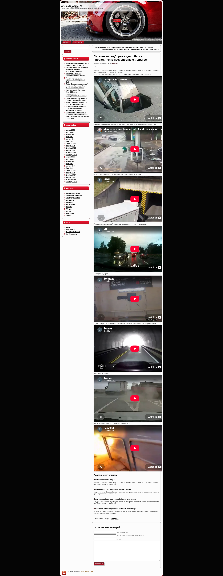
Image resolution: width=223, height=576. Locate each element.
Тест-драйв (70, 213)
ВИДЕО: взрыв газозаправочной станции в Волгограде (115, 509)
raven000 (115, 63)
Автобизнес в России (74, 195)
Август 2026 (70, 130)
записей (70, 230)
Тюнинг (68, 216)
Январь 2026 (70, 146)
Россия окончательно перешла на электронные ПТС (75, 80)
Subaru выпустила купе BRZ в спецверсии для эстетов (77, 64)
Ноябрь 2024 (70, 177)
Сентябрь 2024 (71, 182)
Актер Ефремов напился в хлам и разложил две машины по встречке (76, 108)
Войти (68, 227)
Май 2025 (69, 164)
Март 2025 (69, 168)
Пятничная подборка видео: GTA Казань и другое (112, 489)
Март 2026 (69, 141)
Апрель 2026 (70, 139)
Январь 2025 (70, 173)
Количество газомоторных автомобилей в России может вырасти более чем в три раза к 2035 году (77, 115)
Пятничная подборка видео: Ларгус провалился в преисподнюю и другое (120, 58)
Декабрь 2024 (71, 175)
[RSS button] (64, 573)
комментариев (73, 232)
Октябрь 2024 (71, 179)
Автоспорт (70, 202)
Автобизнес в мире (73, 193)
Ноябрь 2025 (70, 150)
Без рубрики (70, 204)
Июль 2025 (70, 159)
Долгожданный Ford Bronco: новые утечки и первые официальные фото (130, 49)
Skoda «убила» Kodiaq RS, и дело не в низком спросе (76, 103)
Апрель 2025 (70, 166)
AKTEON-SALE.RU (71, 6)
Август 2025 (70, 157)
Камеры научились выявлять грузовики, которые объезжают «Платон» (77, 69)
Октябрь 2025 (71, 152)
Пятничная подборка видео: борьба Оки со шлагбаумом (115, 499)
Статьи (68, 211)
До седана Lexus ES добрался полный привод (75, 75)
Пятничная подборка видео (104, 480)
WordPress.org (71, 234)
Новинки (69, 207)
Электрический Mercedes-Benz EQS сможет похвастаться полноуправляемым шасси (76, 93)
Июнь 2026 (70, 134)
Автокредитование (73, 198)
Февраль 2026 (71, 143)
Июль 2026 (70, 132)
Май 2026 (69, 137)
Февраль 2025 (71, 170)
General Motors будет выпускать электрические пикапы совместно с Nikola (124, 47)
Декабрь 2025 (71, 148)
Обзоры (68, 209)
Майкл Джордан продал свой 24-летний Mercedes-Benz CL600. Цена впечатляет (77, 86)
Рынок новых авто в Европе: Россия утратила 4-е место (76, 99)
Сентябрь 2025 (71, 155)
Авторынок (70, 200)
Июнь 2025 (70, 161)
